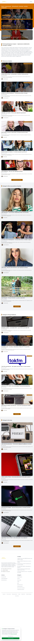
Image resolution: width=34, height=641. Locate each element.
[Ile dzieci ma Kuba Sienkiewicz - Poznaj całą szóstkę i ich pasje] (17, 87)
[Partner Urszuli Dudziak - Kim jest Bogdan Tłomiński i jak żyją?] (17, 35)
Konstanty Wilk (5, 217)
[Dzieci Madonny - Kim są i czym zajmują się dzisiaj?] (17, 165)
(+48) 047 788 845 (5, 570)
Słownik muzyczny (20, 584)
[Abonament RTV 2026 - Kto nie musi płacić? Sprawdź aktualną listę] (17, 379)
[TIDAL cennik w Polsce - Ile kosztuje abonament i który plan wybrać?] (17, 464)
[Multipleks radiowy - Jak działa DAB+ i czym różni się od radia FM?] (17, 321)
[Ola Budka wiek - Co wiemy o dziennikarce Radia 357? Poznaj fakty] (17, 340)
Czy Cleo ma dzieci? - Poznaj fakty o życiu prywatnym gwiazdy (11, 16)
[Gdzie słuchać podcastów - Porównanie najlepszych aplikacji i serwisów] (17, 432)
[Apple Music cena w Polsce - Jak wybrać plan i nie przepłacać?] (17, 526)
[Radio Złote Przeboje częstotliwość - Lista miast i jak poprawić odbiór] (17, 399)
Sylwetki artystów (20, 586)
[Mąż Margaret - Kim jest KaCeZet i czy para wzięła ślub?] (17, 286)
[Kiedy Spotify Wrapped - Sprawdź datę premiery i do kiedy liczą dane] (17, 496)
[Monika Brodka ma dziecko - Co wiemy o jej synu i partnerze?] (17, 145)
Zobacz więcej (17, 306)
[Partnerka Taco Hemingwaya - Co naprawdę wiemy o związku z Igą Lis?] (17, 229)
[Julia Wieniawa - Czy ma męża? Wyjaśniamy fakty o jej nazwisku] (17, 199)
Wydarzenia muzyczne (20, 589)
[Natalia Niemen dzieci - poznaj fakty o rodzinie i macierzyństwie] (17, 68)
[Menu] (30, 1)
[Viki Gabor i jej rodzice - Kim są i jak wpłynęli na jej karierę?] (17, 106)
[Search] (31, 1)
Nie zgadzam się (10, 636)
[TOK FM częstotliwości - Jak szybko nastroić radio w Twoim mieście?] (17, 360)
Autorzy (3, 575)
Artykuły (19, 556)
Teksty (18, 581)
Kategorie (19, 575)
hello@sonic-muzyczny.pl (6, 571)
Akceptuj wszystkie (10, 638)
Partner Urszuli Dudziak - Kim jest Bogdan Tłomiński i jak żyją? (15, 37)
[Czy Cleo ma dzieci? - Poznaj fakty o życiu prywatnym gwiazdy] (17, 14)
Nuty (18, 583)
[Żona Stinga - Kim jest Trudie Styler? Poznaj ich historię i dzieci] (17, 126)
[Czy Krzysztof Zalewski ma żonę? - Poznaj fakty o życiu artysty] (17, 24)
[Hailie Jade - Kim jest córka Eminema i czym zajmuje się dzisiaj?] (17, 257)
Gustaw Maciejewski (6, 244)
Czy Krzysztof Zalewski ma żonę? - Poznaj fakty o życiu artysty (11, 26)
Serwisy (18, 578)
